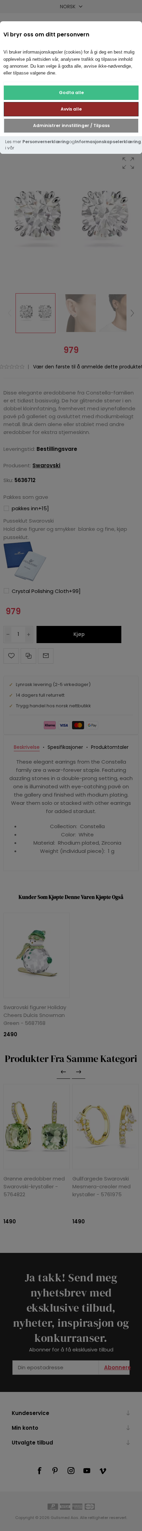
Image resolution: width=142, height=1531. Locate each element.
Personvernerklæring (45, 142)
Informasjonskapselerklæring (108, 142)
